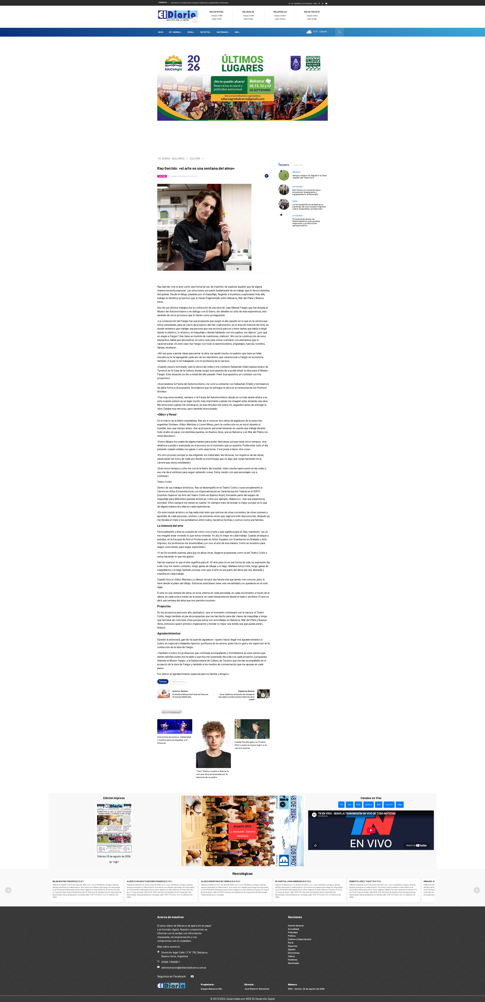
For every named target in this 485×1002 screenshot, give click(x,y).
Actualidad (297, 187)
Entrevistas (294, 952)
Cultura (195, 158)
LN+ (349, 804)
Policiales (293, 932)
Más (237, 32)
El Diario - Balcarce (171, 158)
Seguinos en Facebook (171, 976)
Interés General (296, 925)
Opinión (291, 949)
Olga (400, 804)
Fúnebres (292, 959)
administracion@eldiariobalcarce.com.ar (183, 967)
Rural (191, 32)
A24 (378, 804)
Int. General (175, 32)
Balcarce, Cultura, (179, 682)
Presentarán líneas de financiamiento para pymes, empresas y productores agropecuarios (306, 222)
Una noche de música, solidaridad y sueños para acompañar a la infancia (174, 739)
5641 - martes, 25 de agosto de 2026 (306, 988)
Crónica (368, 804)
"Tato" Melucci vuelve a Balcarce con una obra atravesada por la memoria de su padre (212, 774)
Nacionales (222, 32)
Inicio (160, 32)
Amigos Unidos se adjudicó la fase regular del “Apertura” (309, 176)
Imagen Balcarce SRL (211, 988)
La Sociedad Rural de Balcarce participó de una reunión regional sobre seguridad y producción (309, 206)
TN (341, 804)
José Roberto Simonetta (256, 988)
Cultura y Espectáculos (299, 939)
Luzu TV (389, 804)
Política (292, 935)
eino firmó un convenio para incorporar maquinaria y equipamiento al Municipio (199, 3)
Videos (291, 956)
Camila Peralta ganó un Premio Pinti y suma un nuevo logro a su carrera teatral (251, 745)
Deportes (205, 32)
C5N (358, 804)
